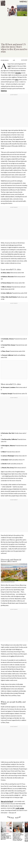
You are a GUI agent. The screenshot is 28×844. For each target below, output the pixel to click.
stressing (18, 72)
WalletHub (4, 90)
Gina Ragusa (5, 60)
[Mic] (3, 3)
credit (17, 808)
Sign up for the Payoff (7, 801)
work (9, 66)
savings (22, 808)
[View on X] (14, 370)
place (16, 79)
